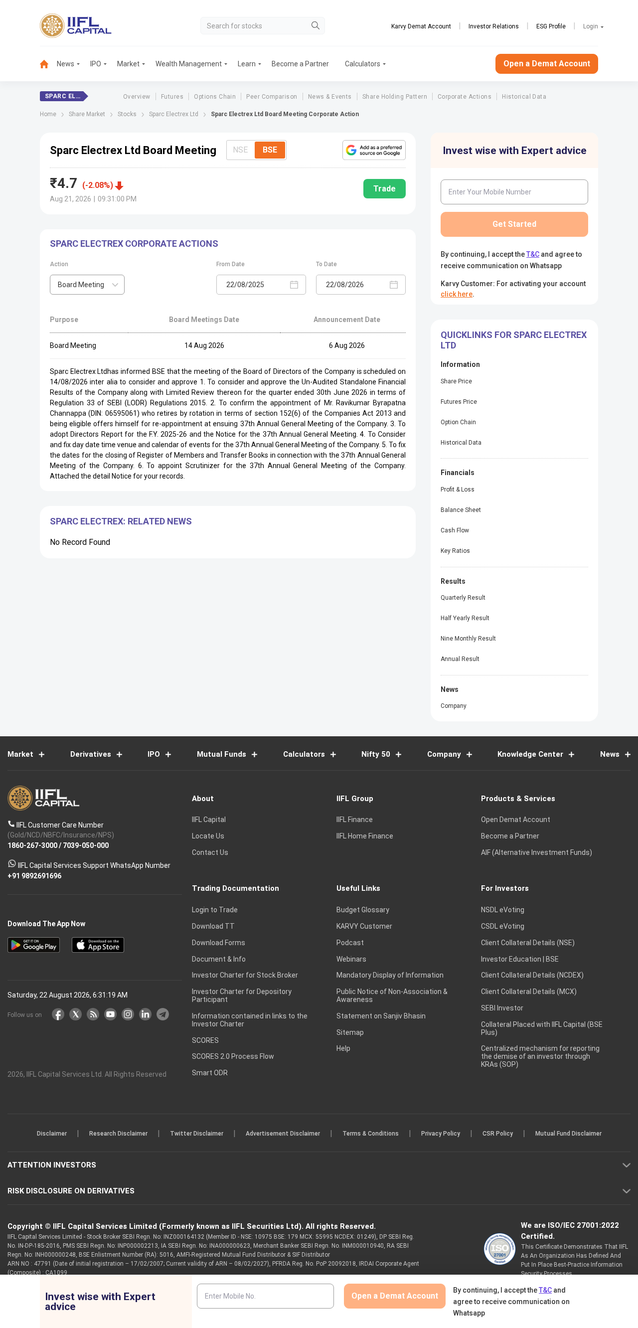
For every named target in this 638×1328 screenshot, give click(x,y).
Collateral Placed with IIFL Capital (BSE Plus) (542, 1028)
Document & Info (219, 959)
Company (454, 705)
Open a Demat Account (546, 63)
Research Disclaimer (118, 1133)
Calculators (362, 64)
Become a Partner (300, 64)
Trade (384, 188)
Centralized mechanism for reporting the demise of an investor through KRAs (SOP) (540, 1056)
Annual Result (460, 659)
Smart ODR (210, 1073)
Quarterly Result (463, 597)
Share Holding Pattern (394, 96)
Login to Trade (215, 910)
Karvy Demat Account (421, 26)
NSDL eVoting (502, 910)
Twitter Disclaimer (196, 1133)
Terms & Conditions (370, 1133)
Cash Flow (455, 530)
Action (59, 264)
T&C (532, 254)
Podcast (350, 943)
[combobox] (87, 285)
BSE (270, 150)
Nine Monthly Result (468, 638)
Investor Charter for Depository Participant (242, 995)
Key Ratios (455, 550)
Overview (137, 96)
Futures (172, 96)
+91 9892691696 (34, 875)
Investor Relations (494, 26)
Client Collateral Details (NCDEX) (532, 975)
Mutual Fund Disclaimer (568, 1133)
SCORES (205, 1040)
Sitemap (350, 1032)
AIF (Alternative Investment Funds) (536, 852)
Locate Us (208, 836)
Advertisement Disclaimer (283, 1133)
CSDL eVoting (502, 926)
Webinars (351, 959)
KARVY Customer (364, 926)
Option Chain (458, 422)
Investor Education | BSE (520, 959)
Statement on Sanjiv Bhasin (381, 1016)
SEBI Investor (502, 1008)
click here (457, 294)
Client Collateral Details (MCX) (529, 992)
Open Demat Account (515, 820)
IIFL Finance (354, 820)
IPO (95, 64)
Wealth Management (189, 64)
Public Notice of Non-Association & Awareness (392, 995)
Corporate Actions (464, 96)
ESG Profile (551, 26)
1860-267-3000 (32, 845)
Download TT (213, 926)
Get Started (514, 224)
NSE (240, 150)
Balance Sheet (461, 509)
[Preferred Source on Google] (374, 150)
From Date (230, 264)
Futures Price (459, 401)
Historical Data (524, 96)
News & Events (330, 96)
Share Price (456, 381)
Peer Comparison (271, 96)
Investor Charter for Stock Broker (245, 975)
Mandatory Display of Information (390, 975)
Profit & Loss (458, 489)
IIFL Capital (209, 820)
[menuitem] (48, 64)
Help (343, 1048)
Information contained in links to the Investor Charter (250, 1020)
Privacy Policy (440, 1133)
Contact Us (210, 852)
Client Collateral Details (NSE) (528, 943)
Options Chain (215, 96)
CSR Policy (497, 1133)
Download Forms (218, 943)
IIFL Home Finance (364, 836)
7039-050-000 (86, 845)
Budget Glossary (362, 910)
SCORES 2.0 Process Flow (233, 1056)
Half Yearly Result (465, 618)
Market (128, 64)
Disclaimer (52, 1133)
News (65, 64)
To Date (326, 264)
